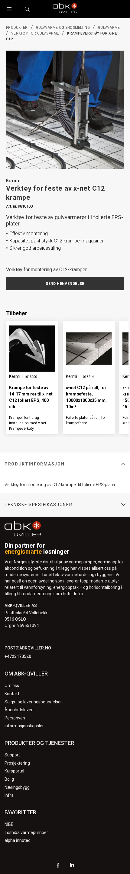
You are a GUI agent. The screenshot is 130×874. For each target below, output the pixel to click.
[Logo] (65, 9)
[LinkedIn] (72, 866)
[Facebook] (58, 866)
